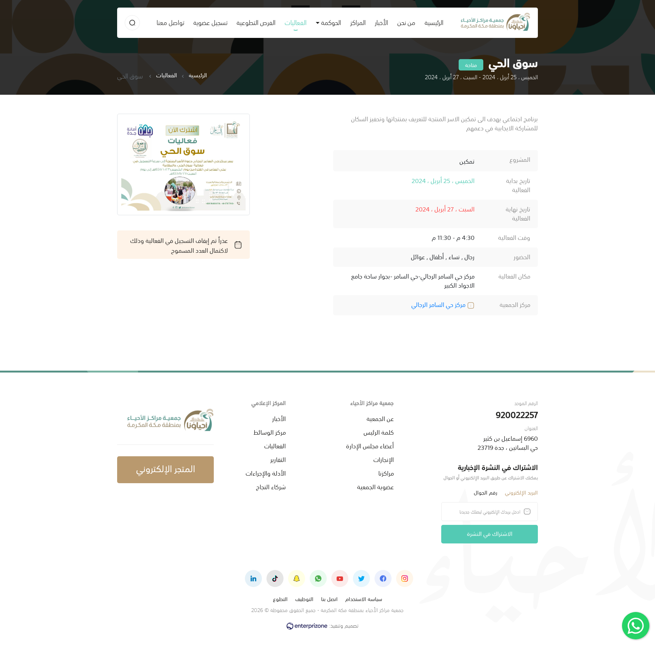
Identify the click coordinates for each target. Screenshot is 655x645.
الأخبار (381, 22)
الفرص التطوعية (256, 22)
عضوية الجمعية (375, 486)
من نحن (406, 22)
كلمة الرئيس (379, 431)
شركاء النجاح (271, 486)
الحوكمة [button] (331, 22)
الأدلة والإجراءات (266, 472)
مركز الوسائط (270, 431)
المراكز (358, 22)
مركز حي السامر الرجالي (439, 304)
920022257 (517, 414)
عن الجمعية (380, 418)
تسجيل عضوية (210, 22)
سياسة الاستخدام (363, 599)
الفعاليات (296, 22)
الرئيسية (431, 22)
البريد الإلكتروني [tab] (521, 492)
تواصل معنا (170, 22)
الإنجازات (383, 458)
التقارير (278, 458)
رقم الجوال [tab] (485, 492)
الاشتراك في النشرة (489, 533)
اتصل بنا (329, 599)
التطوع (280, 599)
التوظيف (304, 599)
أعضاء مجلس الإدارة (370, 445)
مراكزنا (386, 472)
